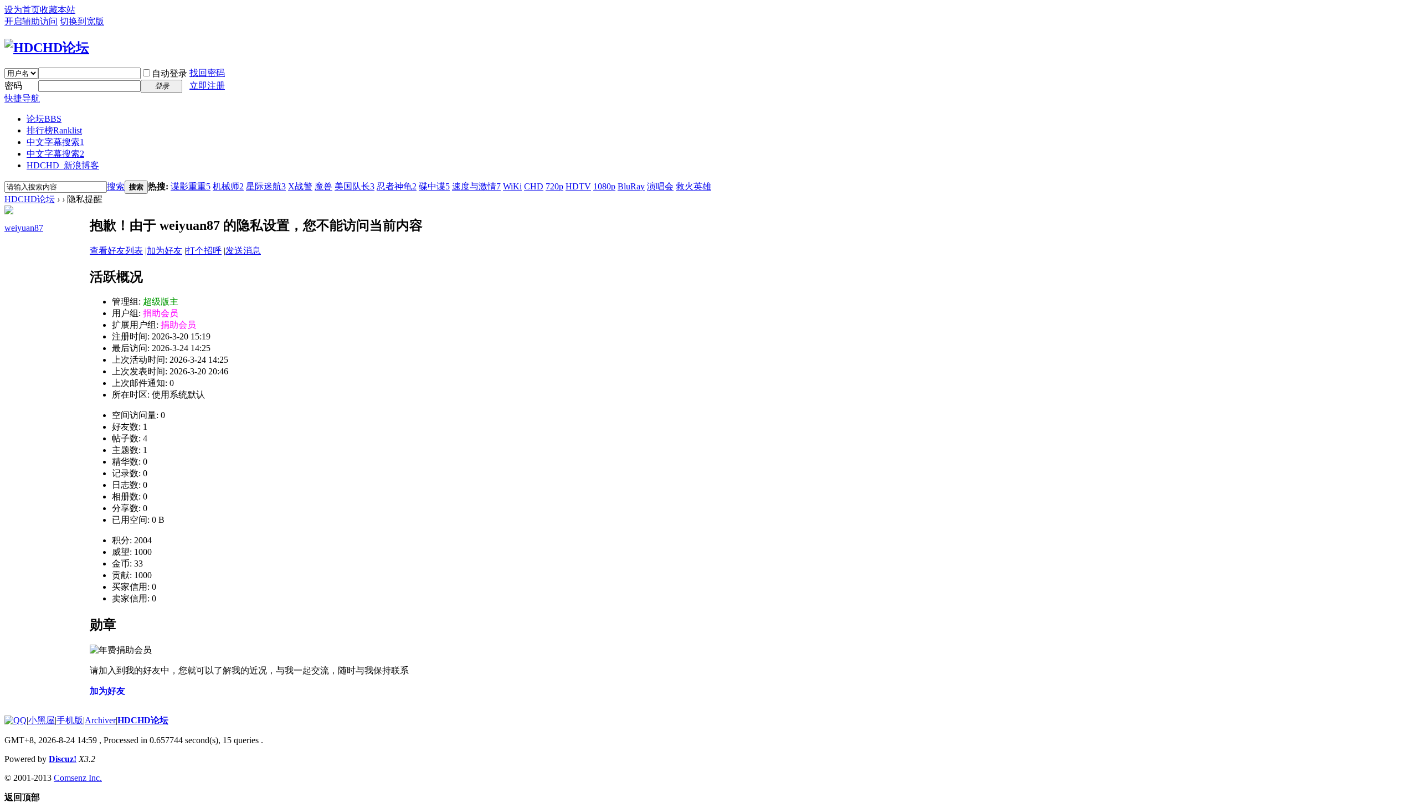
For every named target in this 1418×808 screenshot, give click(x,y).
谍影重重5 (190, 186)
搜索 (116, 186)
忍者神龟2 (397, 186)
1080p (604, 186)
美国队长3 (354, 186)
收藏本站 (57, 9)
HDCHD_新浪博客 (63, 165)
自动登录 (169, 73)
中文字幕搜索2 (55, 153)
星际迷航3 (266, 186)
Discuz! (62, 759)
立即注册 (207, 85)
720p (554, 186)
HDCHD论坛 (29, 199)
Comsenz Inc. (78, 778)
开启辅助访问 (31, 21)
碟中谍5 (434, 186)
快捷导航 (22, 98)
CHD (533, 186)
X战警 (300, 186)
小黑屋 (41, 720)
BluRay (631, 186)
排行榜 (54, 130)
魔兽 (323, 186)
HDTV (578, 186)
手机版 (69, 720)
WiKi (512, 186)
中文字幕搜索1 (55, 142)
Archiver (100, 720)
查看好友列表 (116, 250)
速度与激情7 (476, 186)
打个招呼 (204, 250)
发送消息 (243, 250)
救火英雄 (693, 186)
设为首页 (22, 9)
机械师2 (228, 186)
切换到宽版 (82, 21)
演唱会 (660, 186)
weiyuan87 (23, 228)
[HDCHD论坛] (46, 47)
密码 (13, 85)
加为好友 (164, 250)
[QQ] (15, 720)
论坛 (44, 118)
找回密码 (207, 73)
